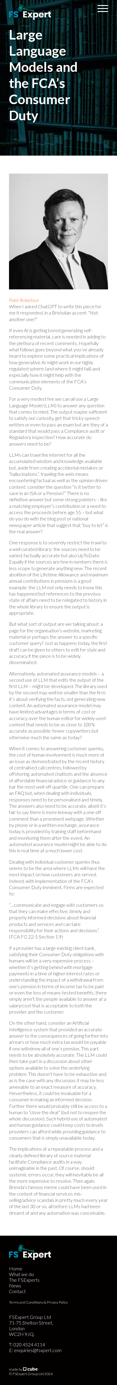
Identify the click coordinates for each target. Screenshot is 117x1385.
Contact (17, 1291)
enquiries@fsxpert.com (38, 1350)
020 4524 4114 (29, 1344)
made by (16, 1369)
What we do (21, 1274)
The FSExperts (24, 1280)
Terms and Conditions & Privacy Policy (38, 1302)
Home (15, 1268)
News (15, 1285)
